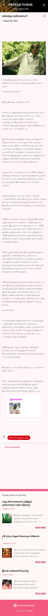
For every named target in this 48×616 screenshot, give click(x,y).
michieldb (30, 611)
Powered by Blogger (26, 605)
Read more (40, 527)
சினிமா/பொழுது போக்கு (19, 438)
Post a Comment (12, 447)
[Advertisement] (24, 468)
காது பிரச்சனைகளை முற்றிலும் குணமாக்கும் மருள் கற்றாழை (17, 503)
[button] (44, 16)
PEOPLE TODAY (21, 4)
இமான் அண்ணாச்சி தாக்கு (15, 570)
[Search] (44, 5)
